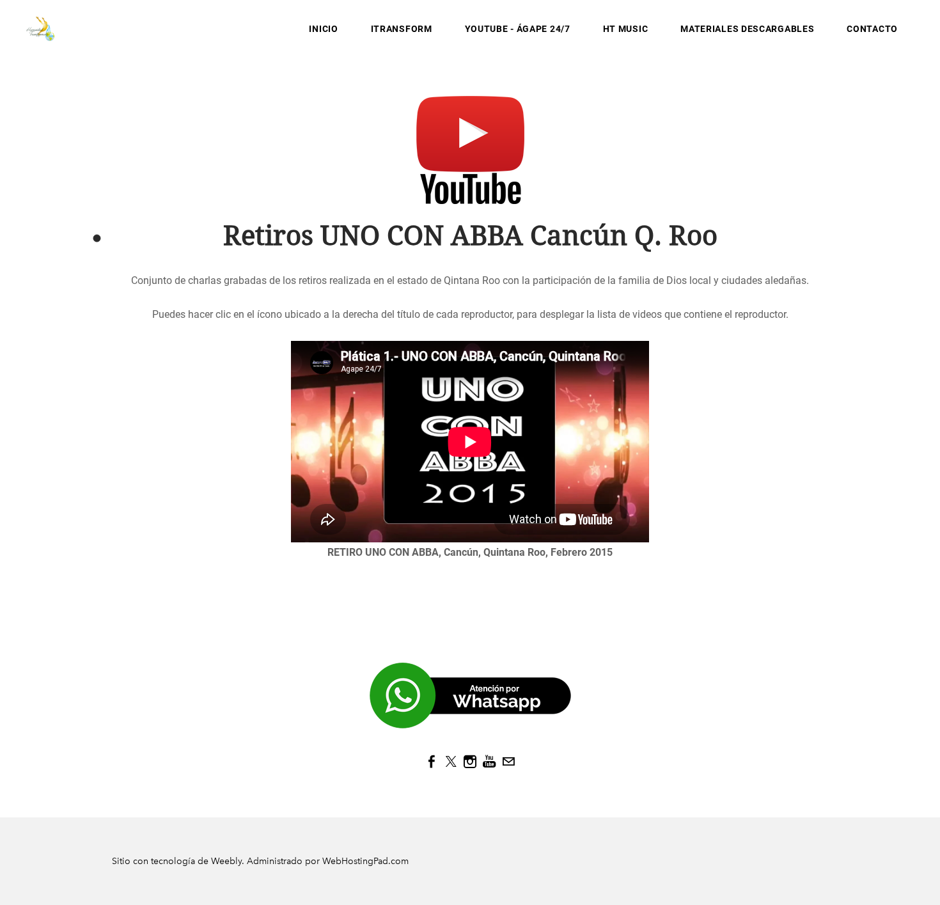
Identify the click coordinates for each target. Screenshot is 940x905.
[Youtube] (489, 761)
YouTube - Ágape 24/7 (517, 29)
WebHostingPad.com (365, 861)
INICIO (323, 29)
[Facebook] (431, 761)
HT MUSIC (625, 29)
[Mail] (508, 761)
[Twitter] (450, 761)
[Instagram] (470, 761)
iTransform (401, 29)
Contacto (872, 29)
